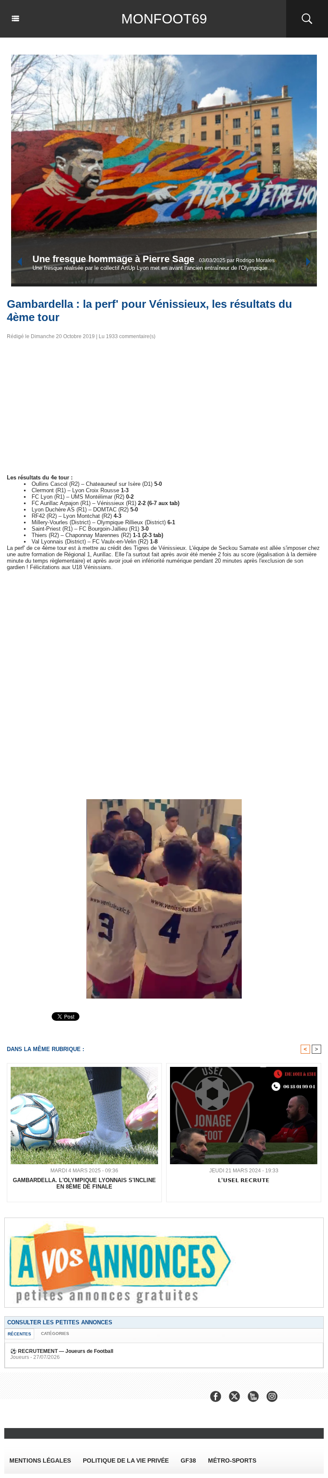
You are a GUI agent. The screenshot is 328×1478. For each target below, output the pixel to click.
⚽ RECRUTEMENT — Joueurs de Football (61, 1351)
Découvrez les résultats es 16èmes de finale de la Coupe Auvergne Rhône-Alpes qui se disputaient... (157, 273)
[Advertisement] (164, 409)
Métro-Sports (232, 1460)
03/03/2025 (98, 266)
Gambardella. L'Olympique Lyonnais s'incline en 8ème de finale (84, 1183)
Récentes (19, 1334)
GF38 (188, 1460)
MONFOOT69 (164, 18)
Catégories (55, 1333)
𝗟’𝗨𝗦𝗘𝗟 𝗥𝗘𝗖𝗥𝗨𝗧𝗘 (243, 1180)
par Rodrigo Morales (136, 266)
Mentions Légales (40, 1460)
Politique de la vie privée (126, 1460)
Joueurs (19, 1357)
